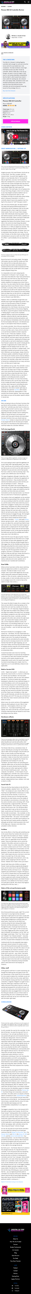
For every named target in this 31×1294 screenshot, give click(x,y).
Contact (15, 1271)
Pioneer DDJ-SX (5, 420)
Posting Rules (15, 1276)
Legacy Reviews (15, 1279)
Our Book (15, 1258)
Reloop (27, 519)
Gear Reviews (15, 1255)
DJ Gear (10, 6)
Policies (15, 1273)
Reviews (3, 6)
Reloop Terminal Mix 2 (18, 1132)
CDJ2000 (19, 1095)
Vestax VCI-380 (23, 1134)
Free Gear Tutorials (15, 1261)
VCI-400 (3, 1136)
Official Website (15, 121)
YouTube (17, 1285)
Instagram (17, 1290)
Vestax (17, 519)
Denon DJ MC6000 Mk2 (17, 1136)
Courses (15, 1244)
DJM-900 (23, 1095)
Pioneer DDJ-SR (5, 1134)
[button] (28, 2)
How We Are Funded (15, 1242)
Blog (15, 1253)
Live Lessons (15, 1250)
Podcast (15, 1268)
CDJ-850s (16, 389)
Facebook (17, 1288)
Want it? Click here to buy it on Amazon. (12, 1182)
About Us (15, 1239)
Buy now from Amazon (9, 91)
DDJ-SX (14, 1134)
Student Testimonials (15, 1247)
